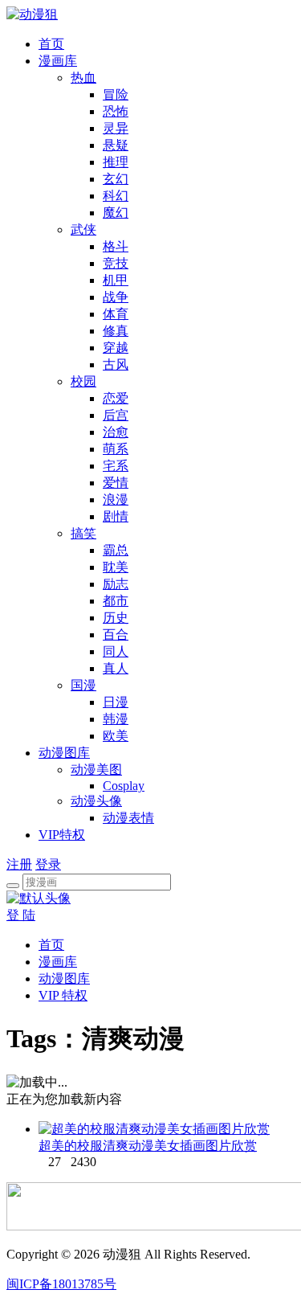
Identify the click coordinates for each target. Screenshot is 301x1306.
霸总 (115, 550)
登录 (48, 864)
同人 (115, 651)
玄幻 (115, 179)
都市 (115, 601)
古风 (115, 364)
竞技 (115, 263)
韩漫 (115, 719)
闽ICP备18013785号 (61, 1284)
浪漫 (115, 499)
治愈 (115, 432)
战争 (115, 297)
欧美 (115, 736)
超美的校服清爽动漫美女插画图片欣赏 (148, 1145)
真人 (115, 668)
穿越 (115, 347)
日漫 (115, 702)
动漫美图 (96, 769)
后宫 (115, 415)
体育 (115, 314)
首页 (51, 44)
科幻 (115, 196)
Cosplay (123, 785)
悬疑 (115, 145)
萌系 (115, 449)
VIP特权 (62, 834)
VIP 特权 (63, 995)
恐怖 (115, 111)
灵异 (115, 128)
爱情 (115, 482)
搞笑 (83, 533)
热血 (83, 77)
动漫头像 (96, 801)
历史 (115, 617)
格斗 (115, 246)
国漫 (83, 685)
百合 (115, 634)
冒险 (115, 94)
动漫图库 (64, 752)
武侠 (83, 229)
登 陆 (20, 915)
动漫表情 (128, 818)
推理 (115, 162)
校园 (83, 381)
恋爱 (115, 398)
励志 (115, 584)
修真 (115, 331)
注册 (19, 864)
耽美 (115, 567)
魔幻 (115, 212)
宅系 (115, 466)
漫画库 (58, 61)
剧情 (115, 516)
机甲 (115, 280)
